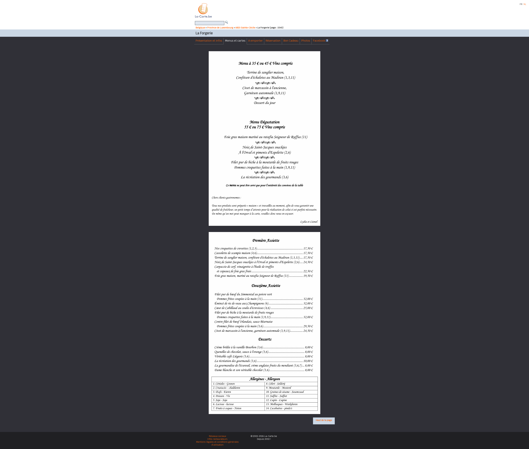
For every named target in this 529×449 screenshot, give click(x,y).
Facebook (319, 40)
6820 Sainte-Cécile (245, 27)
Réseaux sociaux (217, 436)
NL (524, 4)
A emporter (255, 40)
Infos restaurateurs (217, 439)
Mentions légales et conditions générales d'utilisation (217, 443)
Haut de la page (324, 420)
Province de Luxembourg (220, 27)
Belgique (200, 27)
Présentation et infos (209, 40)
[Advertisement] (268, 10)
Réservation (273, 40)
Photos (305, 40)
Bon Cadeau (290, 40)
